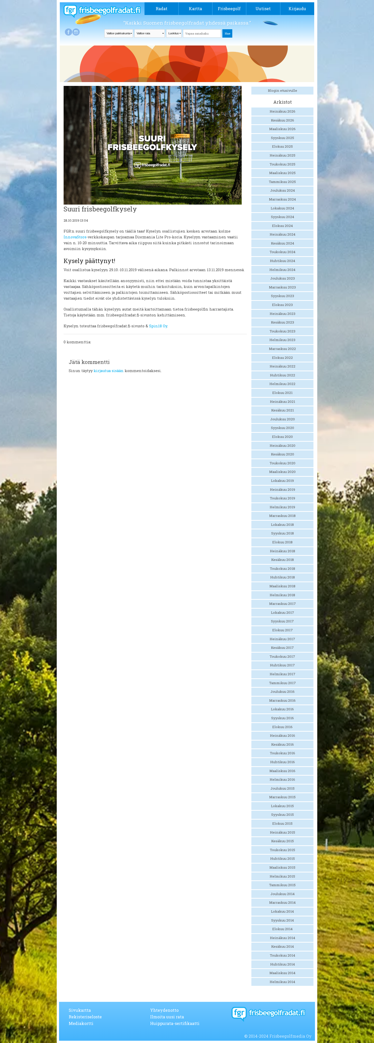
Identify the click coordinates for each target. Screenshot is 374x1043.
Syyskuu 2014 (282, 920)
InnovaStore (75, 237)
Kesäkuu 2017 (282, 647)
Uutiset (263, 8)
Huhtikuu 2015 (282, 858)
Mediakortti (81, 1023)
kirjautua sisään (109, 370)
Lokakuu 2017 (282, 612)
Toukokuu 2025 (282, 164)
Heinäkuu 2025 (282, 155)
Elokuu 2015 (282, 823)
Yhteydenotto (164, 1010)
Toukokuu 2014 (282, 955)
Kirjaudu (297, 8)
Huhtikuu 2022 (282, 375)
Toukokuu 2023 (282, 331)
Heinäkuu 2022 (282, 366)
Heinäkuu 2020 (282, 445)
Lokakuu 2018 (282, 524)
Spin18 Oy (158, 326)
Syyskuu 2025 (282, 137)
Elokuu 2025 (282, 146)
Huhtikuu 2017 (282, 665)
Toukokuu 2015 (282, 850)
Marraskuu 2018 (282, 515)
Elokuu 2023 (282, 304)
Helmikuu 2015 (282, 876)
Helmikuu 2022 (282, 383)
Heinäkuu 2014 (282, 937)
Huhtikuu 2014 (282, 964)
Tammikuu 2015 (282, 885)
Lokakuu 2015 (282, 806)
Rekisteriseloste (85, 1016)
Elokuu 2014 (282, 929)
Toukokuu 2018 (282, 568)
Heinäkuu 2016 (282, 735)
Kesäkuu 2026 (282, 120)
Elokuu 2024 (282, 225)
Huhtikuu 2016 (282, 762)
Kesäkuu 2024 (282, 243)
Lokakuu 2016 (282, 709)
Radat (161, 8)
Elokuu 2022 (282, 357)
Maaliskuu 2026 (282, 129)
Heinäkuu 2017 (282, 639)
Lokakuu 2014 (282, 911)
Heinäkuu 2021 (282, 401)
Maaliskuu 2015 (282, 867)
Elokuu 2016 (282, 727)
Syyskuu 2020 (282, 427)
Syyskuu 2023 (282, 296)
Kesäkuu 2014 (282, 946)
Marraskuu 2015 (282, 797)
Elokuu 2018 (282, 542)
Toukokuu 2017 (282, 656)
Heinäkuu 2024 (282, 234)
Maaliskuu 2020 (282, 471)
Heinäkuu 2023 (282, 313)
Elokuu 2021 (282, 392)
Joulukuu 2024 (282, 190)
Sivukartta (80, 1010)
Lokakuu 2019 (282, 480)
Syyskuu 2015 (282, 814)
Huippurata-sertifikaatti (174, 1023)
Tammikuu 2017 (282, 683)
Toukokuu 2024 (282, 252)
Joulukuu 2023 (282, 278)
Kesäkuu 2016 (282, 744)
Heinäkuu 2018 (282, 551)
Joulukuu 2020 (282, 419)
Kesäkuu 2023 (282, 322)
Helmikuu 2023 (282, 340)
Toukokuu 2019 (282, 498)
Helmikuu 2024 (282, 269)
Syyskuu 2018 (282, 533)
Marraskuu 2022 (282, 348)
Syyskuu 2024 (282, 216)
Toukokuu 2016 (282, 753)
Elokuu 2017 (282, 630)
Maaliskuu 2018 (282, 586)
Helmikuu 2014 (282, 981)
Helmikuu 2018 (282, 595)
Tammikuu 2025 (282, 181)
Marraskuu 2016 (282, 700)
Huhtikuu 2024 (282, 260)
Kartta (195, 8)
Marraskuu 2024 (282, 199)
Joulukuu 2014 (282, 894)
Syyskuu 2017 (282, 621)
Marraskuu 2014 (282, 902)
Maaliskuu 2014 (282, 973)
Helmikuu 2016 (282, 779)
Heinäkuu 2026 (282, 111)
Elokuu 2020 (282, 436)
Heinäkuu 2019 (282, 489)
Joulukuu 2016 (282, 691)
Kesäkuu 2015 (282, 841)
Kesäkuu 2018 (282, 559)
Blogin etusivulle (282, 90)
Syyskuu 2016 (282, 718)
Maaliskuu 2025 (282, 173)
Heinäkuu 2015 (282, 832)
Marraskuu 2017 (282, 603)
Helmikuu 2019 (282, 507)
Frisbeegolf (229, 8)
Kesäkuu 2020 (282, 454)
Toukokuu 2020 (282, 463)
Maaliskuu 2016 (282, 771)
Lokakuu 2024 (282, 208)
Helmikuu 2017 (282, 674)
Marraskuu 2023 (282, 287)
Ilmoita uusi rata (167, 1016)
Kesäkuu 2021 (282, 410)
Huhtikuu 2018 (282, 577)
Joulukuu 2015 (282, 788)
